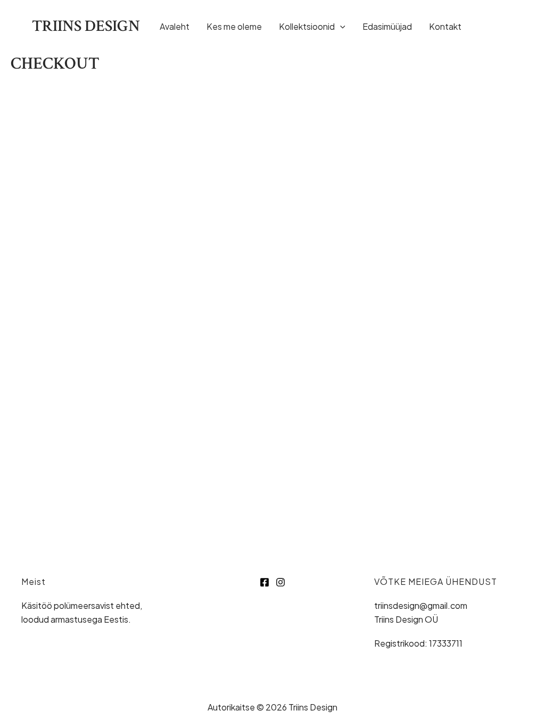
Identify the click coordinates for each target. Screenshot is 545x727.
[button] (340, 26)
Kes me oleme (234, 26)
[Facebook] (485, 27)
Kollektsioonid (307, 26)
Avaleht (174, 26)
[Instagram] (508, 27)
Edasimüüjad (387, 26)
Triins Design (86, 26)
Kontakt (445, 26)
